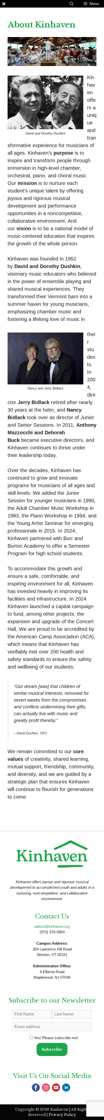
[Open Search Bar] (72, 4)
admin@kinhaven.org (52, 926)
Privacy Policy (62, 1114)
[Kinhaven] (4, 4)
